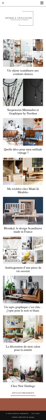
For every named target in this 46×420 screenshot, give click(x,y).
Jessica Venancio (20, 413)
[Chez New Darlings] (23, 368)
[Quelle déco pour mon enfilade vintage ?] (23, 132)
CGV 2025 (36, 413)
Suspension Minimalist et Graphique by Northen (23, 111)
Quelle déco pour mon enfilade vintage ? (23, 151)
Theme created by (23, 417)
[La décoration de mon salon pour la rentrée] (23, 329)
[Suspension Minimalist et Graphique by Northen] (23, 92)
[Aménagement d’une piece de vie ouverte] (23, 250)
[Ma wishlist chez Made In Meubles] (23, 171)
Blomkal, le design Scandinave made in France (23, 229)
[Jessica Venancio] (23, 19)
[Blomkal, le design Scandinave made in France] (23, 211)
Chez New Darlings (23, 386)
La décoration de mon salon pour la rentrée (23, 348)
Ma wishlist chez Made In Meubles (23, 190)
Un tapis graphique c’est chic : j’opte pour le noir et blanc (23, 308)
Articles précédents (23, 393)
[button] (43, 3)
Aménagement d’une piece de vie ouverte (23, 269)
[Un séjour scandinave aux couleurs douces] (23, 53)
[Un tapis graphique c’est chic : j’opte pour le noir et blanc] (23, 289)
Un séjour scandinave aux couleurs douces (23, 72)
